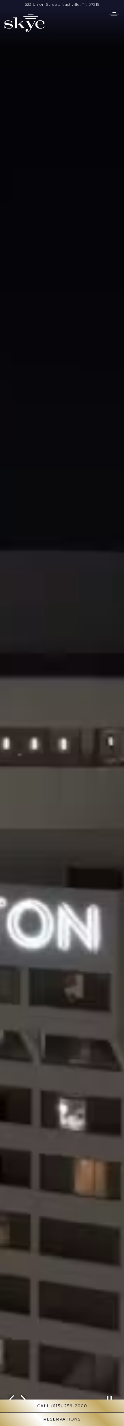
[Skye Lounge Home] (24, 23)
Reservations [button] (62, 1419)
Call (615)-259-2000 (62, 1405)
